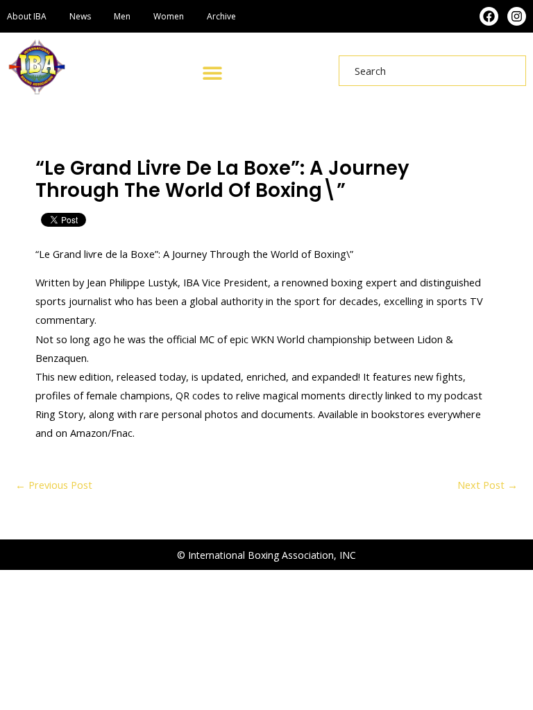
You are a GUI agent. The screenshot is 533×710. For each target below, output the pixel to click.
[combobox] (432, 70)
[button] (212, 72)
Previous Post (53, 485)
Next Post (487, 485)
